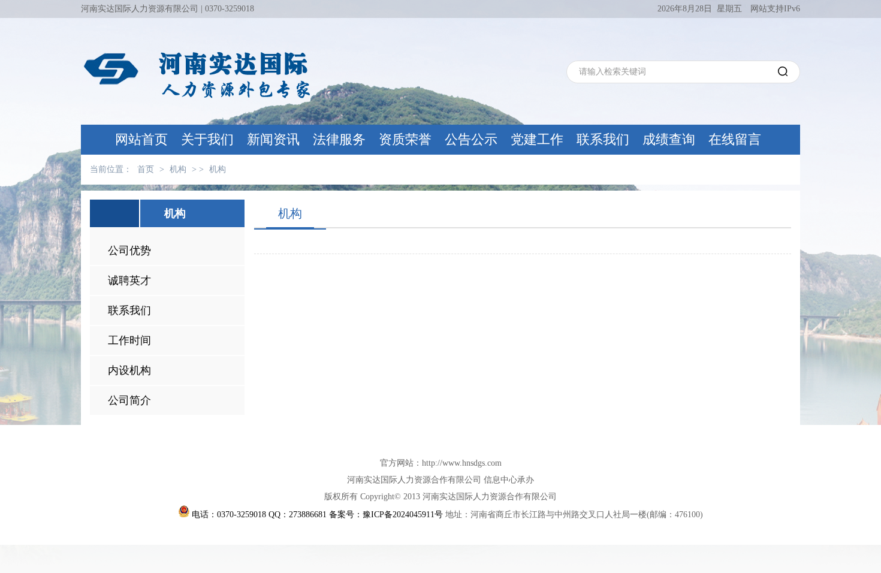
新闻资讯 (273, 139)
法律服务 (339, 139)
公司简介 (129, 400)
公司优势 (129, 251)
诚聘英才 (129, 280)
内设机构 (129, 370)
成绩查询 (668, 139)
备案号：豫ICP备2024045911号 (386, 514)
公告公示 (471, 139)
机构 (178, 169)
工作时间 (129, 340)
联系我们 (603, 139)
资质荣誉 (405, 139)
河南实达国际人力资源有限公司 (139, 8)
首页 (145, 169)
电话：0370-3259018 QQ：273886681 (259, 514)
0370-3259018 (229, 8)
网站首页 (141, 139)
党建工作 (537, 139)
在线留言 (734, 139)
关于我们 (207, 139)
